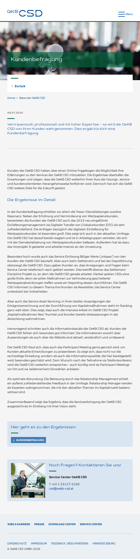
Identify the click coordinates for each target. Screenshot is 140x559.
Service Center (91, 524)
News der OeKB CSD (32, 98)
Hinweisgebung (104, 543)
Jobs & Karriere (18, 524)
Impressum (39, 543)
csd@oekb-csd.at (61, 488)
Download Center (62, 524)
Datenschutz (17, 543)
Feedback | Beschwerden (69, 543)
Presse (39, 524)
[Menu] (129, 14)
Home (11, 98)
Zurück (20, 86)
